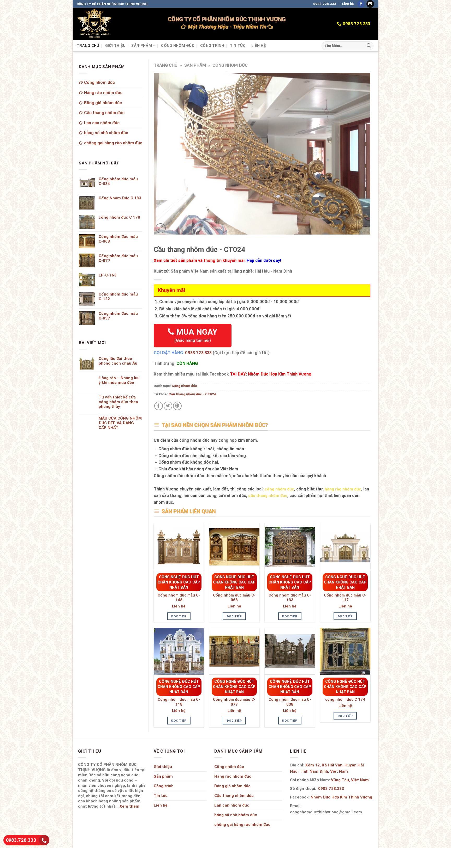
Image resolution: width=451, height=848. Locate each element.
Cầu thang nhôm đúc (103, 112)
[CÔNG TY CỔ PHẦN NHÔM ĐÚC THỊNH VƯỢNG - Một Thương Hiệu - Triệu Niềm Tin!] (94, 24)
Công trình (212, 45)
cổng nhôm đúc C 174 (345, 699)
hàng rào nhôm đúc (343, 489)
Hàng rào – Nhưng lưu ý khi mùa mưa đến (119, 380)
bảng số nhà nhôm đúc (105, 132)
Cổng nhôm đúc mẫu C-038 (290, 702)
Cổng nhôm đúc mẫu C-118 (179, 702)
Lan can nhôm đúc (101, 122)
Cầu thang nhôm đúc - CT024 (192, 394)
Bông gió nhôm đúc (102, 102)
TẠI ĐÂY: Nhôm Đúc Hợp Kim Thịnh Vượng (270, 374)
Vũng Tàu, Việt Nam (350, 779)
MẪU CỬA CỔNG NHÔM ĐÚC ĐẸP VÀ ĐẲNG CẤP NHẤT (120, 423)
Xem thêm (129, 806)
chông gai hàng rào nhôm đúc (112, 142)
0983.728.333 (324, 4)
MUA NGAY (195, 335)
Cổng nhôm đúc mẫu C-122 (118, 296)
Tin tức (238, 45)
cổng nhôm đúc (279, 489)
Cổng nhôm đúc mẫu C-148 (179, 598)
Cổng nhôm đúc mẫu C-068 (234, 598)
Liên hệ (348, 4)
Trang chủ (88, 45)
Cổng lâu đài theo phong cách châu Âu (118, 361)
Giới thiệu (115, 45)
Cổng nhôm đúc (177, 45)
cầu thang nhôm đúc (267, 495)
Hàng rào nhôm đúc (102, 92)
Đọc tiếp (178, 616)
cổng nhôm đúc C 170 (119, 217)
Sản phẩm (141, 45)
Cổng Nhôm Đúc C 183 (120, 198)
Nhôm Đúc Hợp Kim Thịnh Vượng (341, 797)
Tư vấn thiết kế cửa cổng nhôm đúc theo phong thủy (118, 402)
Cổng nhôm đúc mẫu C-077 (234, 702)
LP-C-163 (107, 275)
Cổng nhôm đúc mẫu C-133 (290, 598)
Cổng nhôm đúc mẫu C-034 (118, 181)
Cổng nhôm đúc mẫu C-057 (118, 316)
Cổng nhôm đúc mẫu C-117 (345, 598)
